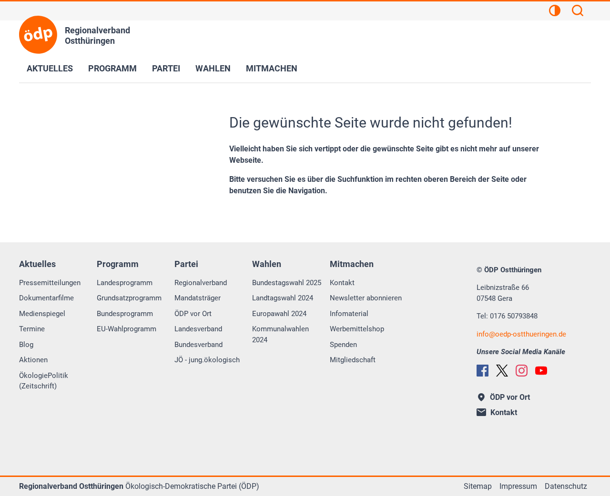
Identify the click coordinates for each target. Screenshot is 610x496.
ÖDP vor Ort (193, 313)
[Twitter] (502, 371)
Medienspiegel (42, 313)
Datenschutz (566, 486)
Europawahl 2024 (279, 313)
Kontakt (342, 282)
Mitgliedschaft (353, 360)
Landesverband (198, 329)
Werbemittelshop (357, 329)
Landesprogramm (124, 282)
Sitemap (478, 486)
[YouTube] (541, 371)
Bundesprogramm (125, 313)
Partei (166, 68)
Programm (112, 68)
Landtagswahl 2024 (282, 298)
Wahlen (213, 68)
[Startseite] (38, 35)
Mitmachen (271, 68)
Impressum (518, 486)
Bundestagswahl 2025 (286, 282)
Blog (26, 344)
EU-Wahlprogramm (126, 329)
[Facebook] (482, 371)
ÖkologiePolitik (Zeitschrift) (43, 381)
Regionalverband (200, 282)
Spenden (343, 344)
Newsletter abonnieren (366, 298)
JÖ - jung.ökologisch (207, 360)
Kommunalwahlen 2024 (280, 334)
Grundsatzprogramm (129, 298)
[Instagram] (522, 371)
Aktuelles (50, 68)
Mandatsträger (197, 298)
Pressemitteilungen (50, 282)
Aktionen (33, 360)
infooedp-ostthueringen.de (521, 334)
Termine (32, 329)
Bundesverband (198, 344)
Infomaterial (349, 313)
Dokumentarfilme (46, 298)
